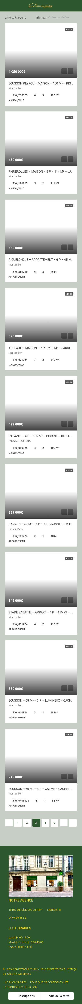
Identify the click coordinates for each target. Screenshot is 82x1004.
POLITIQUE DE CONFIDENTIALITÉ (49, 982)
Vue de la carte (58, 996)
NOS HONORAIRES (15, 982)
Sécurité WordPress (19, 973)
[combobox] (62, 17)
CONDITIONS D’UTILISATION (21, 987)
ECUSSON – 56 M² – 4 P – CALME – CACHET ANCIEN (45, 789)
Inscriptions (26, 996)
